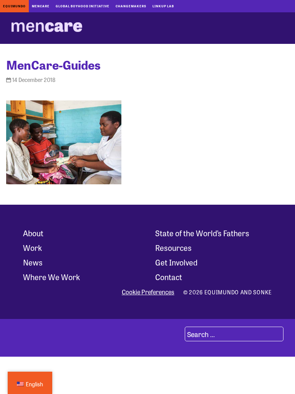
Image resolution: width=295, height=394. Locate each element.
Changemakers (131, 6)
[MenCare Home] (47, 28)
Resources (173, 247)
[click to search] (175, 334)
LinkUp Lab (163, 6)
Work (32, 247)
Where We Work (51, 276)
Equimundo (14, 6)
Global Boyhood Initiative (82, 6)
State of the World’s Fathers (202, 233)
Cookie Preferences (148, 292)
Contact (168, 276)
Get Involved (176, 262)
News (33, 262)
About (33, 233)
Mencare (41, 6)
